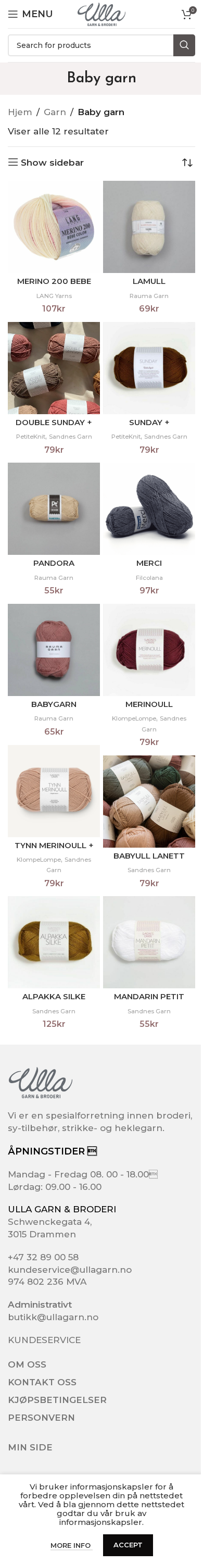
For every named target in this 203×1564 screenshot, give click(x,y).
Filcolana (149, 577)
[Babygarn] (54, 650)
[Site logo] (101, 13)
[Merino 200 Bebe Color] (54, 227)
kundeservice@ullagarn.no (70, 1269)
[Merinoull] (149, 650)
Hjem (20, 112)
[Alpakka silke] (54, 942)
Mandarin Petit (149, 996)
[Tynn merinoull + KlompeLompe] (54, 791)
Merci (149, 563)
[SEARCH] (184, 45)
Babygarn (54, 704)
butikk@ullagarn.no (53, 1317)
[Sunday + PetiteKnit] (149, 368)
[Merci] (149, 509)
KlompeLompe (134, 718)
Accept (128, 1545)
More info (71, 1545)
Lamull (149, 281)
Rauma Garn (149, 296)
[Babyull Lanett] (149, 801)
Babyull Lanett (149, 856)
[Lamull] (149, 227)
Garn (55, 112)
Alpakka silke (53, 996)
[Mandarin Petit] (149, 942)
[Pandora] (54, 509)
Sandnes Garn (70, 436)
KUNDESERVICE (44, 1340)
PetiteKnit (30, 436)
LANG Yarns (54, 296)
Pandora (53, 563)
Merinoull (149, 704)
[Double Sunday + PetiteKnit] (54, 368)
